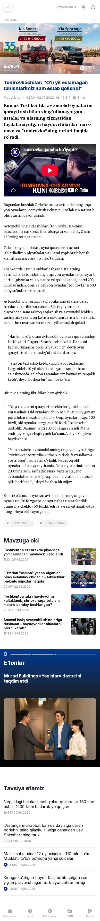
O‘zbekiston (12, 97)
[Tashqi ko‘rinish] (83, 7)
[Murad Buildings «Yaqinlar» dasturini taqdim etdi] (50, 718)
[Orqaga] (8, 7)
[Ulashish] (93, 7)
